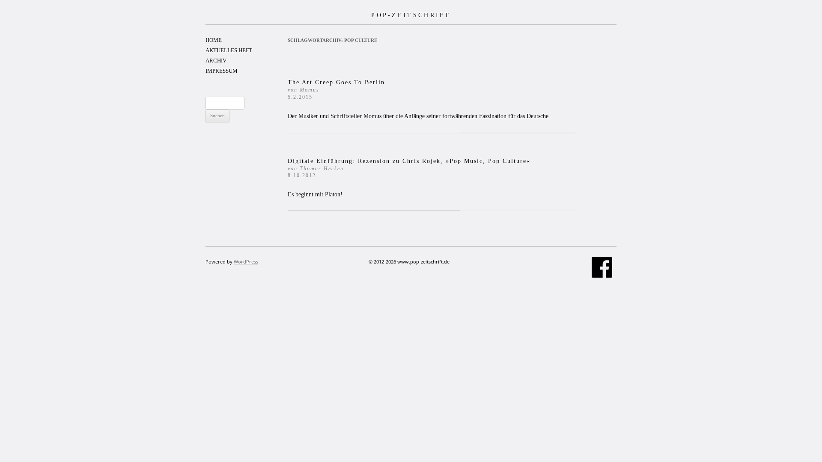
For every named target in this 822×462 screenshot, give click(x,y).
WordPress (246, 261)
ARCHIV (216, 60)
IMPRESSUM (222, 71)
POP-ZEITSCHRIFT (411, 15)
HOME (214, 40)
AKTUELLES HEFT (229, 50)
